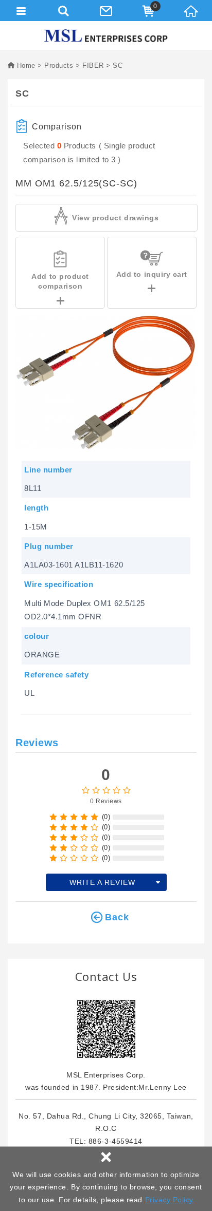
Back (117, 917)
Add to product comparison (60, 281)
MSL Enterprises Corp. (106, 35)
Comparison (57, 126)
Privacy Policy (169, 1200)
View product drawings (114, 218)
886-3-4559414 (116, 1141)
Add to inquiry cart (151, 274)
